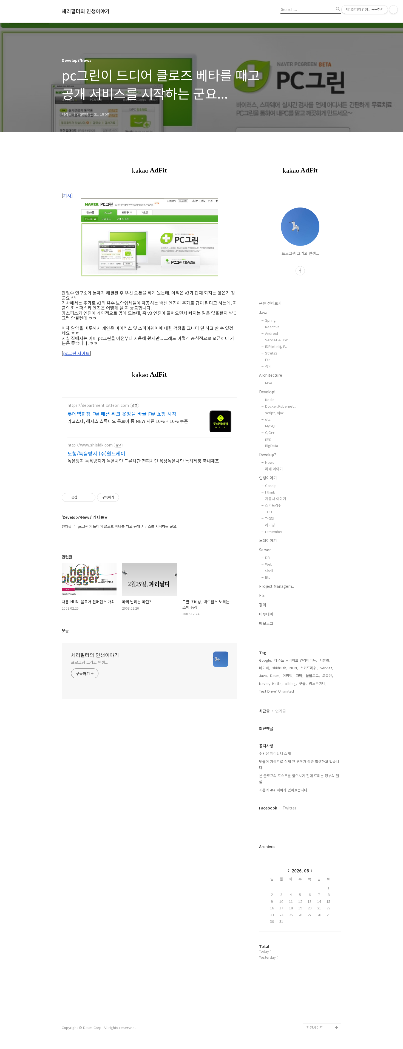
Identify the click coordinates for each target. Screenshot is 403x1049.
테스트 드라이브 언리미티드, (295, 660)
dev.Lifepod (317, 948)
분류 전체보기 (270, 303)
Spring (270, 320)
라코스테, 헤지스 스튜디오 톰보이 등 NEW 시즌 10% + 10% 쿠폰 (127, 421)
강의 (268, 366)
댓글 (65, 630)
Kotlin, (277, 683)
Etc (267, 359)
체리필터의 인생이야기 (86, 11)
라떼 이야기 (274, 468)
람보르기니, (318, 683)
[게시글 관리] (89, 497)
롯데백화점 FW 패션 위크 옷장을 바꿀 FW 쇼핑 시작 (122, 413)
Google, (265, 660)
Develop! (267, 391)
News (269, 462)
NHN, (294, 667)
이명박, (288, 675)
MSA (268, 382)
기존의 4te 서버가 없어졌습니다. (283, 789)
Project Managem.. (276, 586)
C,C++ (269, 432)
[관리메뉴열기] (393, 9)
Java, (263, 675)
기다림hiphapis (318, 922)
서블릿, (324, 660)
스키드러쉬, (309, 667)
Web (269, 564)
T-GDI (269, 518)
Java (263, 312)
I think (270, 492)
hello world (316, 1001)
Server (265, 549)
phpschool (315, 887)
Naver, (264, 683)
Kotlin (269, 399)
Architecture (270, 375)
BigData (271, 445)
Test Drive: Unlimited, (277, 691)
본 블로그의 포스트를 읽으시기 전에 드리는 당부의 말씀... (299, 778)
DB (267, 557)
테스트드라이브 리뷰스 (324, 957)
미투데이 (266, 614)
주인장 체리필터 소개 (275, 753)
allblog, (291, 683)
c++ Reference (319, 878)
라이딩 (270, 525)
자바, (299, 675)
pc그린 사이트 (76, 353)
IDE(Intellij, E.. (276, 346)
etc (268, 419)
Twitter (289, 808)
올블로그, (313, 675)
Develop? (267, 454)
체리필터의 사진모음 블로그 (322, 909)
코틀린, (327, 675)
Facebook (268, 808)
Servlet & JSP (276, 339)
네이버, (264, 667)
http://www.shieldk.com (90, 445)
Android (271, 333)
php (268, 439)
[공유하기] (82, 497)
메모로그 (266, 623)
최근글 (264, 711)
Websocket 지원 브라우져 (324, 1014)
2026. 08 (300, 871)
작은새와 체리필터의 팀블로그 (322, 936)
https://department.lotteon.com (98, 405)
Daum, (275, 675)
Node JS (314, 975)
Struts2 (271, 353)
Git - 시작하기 (317, 983)
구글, (303, 683)
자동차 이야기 (275, 498)
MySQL (271, 425)
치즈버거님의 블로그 (322, 896)
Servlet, (326, 667)
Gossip (271, 485)
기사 (67, 195)
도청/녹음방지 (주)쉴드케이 (96, 453)
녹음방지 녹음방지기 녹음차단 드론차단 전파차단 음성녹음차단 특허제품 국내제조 (143, 460)
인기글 (280, 711)
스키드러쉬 (273, 505)
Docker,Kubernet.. (280, 406)
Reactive (272, 326)
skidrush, (279, 667)
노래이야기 (268, 540)
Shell (269, 570)
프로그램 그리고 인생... (89, 662)
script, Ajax (274, 412)
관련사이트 (314, 1027)
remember (274, 531)
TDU (268, 511)
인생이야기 (268, 477)
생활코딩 (313, 966)
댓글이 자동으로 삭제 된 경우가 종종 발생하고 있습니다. (299, 764)
